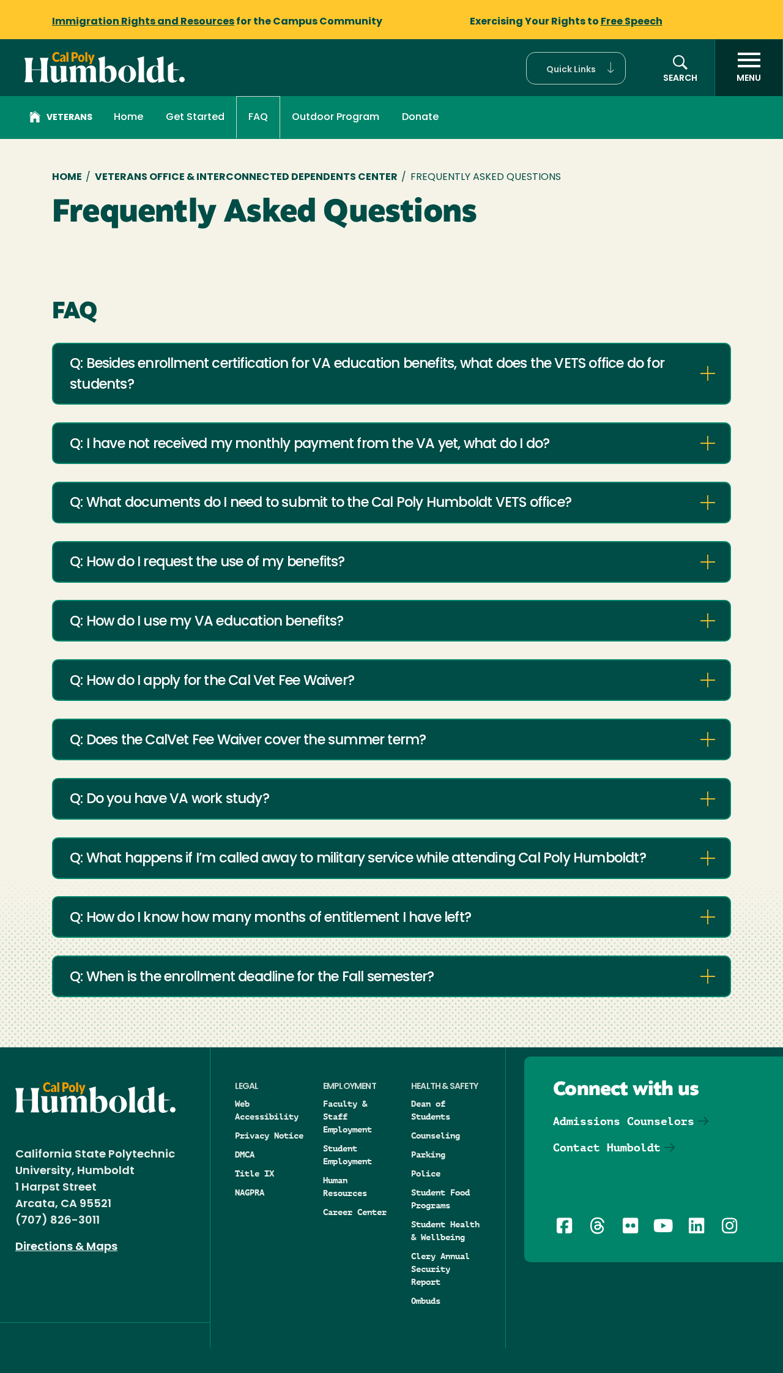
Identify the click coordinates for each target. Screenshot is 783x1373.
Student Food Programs (440, 1199)
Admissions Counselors (623, 1121)
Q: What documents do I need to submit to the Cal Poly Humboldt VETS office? (320, 503)
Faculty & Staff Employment (347, 1116)
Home (128, 117)
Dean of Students (430, 1110)
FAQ (258, 117)
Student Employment (347, 1154)
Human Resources (345, 1186)
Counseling (435, 1135)
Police (425, 1173)
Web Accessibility (267, 1110)
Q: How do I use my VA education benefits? (206, 622)
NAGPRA (249, 1192)
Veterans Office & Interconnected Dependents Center (246, 177)
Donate (420, 117)
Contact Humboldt (607, 1147)
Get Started (195, 117)
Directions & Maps (66, 1247)
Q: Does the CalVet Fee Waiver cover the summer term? (248, 741)
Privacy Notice (269, 1135)
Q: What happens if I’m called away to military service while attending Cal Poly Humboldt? (358, 859)
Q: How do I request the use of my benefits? (207, 563)
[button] (576, 68)
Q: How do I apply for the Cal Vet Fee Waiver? (212, 682)
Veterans (69, 117)
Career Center (355, 1212)
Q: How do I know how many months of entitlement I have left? (270, 918)
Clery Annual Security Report (440, 1269)
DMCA (244, 1154)
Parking (428, 1154)
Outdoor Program (335, 117)
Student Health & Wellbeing (445, 1230)
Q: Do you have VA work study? (169, 800)
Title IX (254, 1173)
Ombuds (425, 1301)
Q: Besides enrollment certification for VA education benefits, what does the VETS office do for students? (367, 374)
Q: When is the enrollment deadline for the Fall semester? (252, 978)
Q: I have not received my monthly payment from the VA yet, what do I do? (309, 445)
